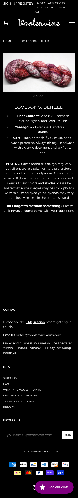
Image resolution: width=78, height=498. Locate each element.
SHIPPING (10, 378)
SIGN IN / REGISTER (18, 3)
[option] (39, 72)
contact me (33, 211)
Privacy (9, 407)
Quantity (39, 219)
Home (7, 41)
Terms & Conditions (18, 401)
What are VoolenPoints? (23, 389)
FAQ (6, 384)
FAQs (15, 211)
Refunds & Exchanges (20, 395)
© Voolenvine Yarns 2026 (39, 451)
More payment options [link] (39, 266)
